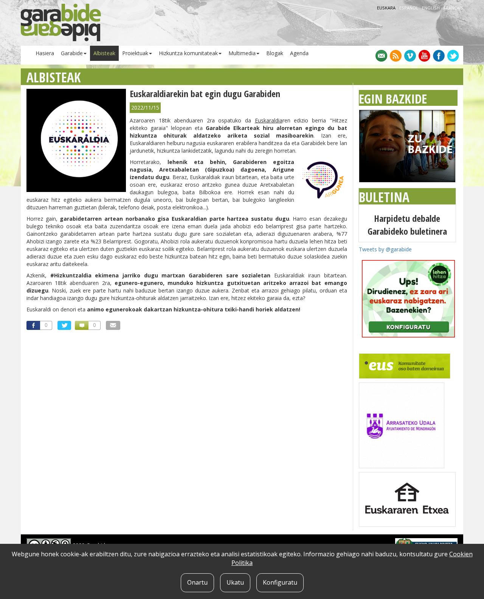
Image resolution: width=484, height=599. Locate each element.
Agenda (299, 53)
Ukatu (235, 582)
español (409, 8)
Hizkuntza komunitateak (188, 53)
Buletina (384, 197)
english (431, 8)
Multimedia (242, 53)
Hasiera (45, 53)
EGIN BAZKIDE (393, 98)
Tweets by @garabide (385, 249)
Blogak (274, 53)
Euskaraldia (268, 120)
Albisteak (104, 53)
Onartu (197, 582)
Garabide (72, 53)
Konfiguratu (280, 582)
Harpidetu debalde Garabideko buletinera (407, 224)
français (453, 8)
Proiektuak (135, 53)
